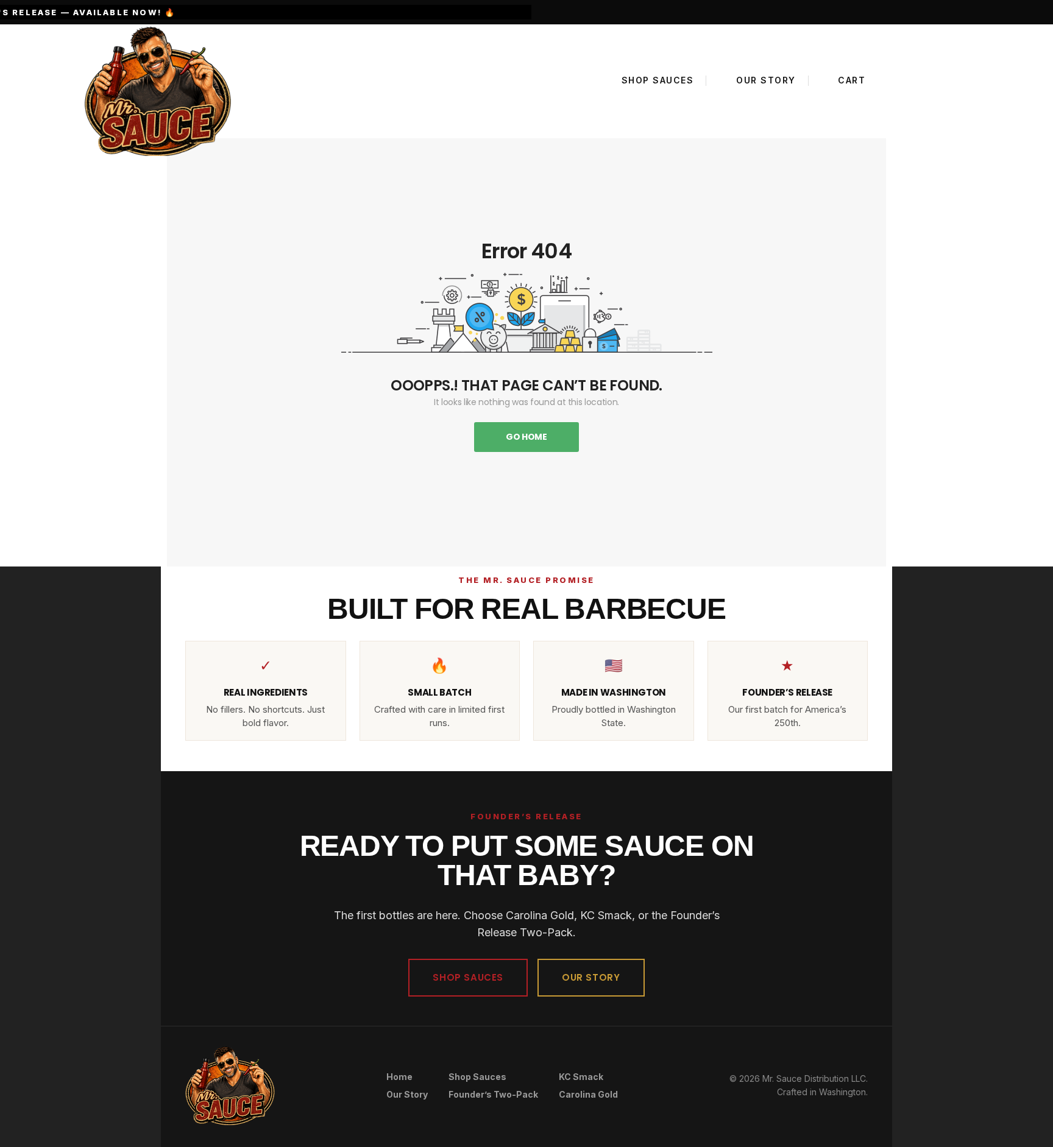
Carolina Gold (588, 1094)
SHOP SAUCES (468, 977)
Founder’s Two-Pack (493, 1094)
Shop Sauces (477, 1076)
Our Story (407, 1094)
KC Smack (581, 1076)
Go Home (526, 437)
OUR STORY (591, 977)
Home (399, 1076)
